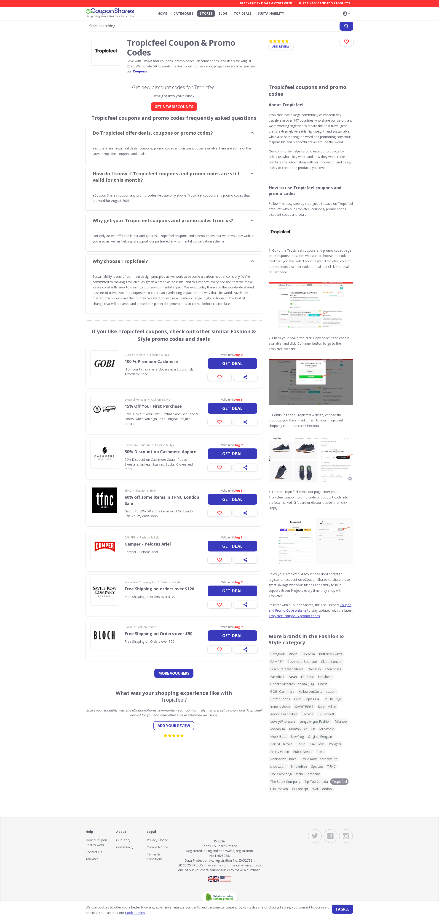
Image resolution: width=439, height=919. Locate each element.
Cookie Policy (135, 913)
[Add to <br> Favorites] (346, 42)
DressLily (314, 669)
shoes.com (278, 766)
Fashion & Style (160, 355)
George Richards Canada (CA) (292, 684)
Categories (183, 13)
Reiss (320, 751)
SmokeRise (299, 766)
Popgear (335, 744)
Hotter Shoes (280, 699)
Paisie (301, 744)
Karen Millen (327, 706)
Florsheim (325, 676)
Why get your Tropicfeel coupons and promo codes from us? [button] (163, 220)
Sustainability (271, 13)
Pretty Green (279, 751)
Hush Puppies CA (306, 699)
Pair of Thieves (281, 744)
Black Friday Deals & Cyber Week (266, 3)
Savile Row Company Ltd (140, 582)
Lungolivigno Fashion (315, 721)
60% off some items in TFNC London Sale (162, 500)
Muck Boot (278, 736)
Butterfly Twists (330, 654)
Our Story (123, 840)
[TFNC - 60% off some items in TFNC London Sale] (104, 500)
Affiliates (92, 859)
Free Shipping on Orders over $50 (158, 633)
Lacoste (307, 714)
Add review (280, 46)
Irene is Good (280, 706)
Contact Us (94, 852)
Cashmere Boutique (137, 445)
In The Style (333, 699)
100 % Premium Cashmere (151, 361)
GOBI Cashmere (135, 355)
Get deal (232, 363)
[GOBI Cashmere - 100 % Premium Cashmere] (104, 364)
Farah (292, 676)
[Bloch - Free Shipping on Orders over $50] (104, 636)
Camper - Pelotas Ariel (148, 544)
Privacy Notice (157, 840)
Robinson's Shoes (283, 759)
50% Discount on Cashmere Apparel (161, 451)
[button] (346, 14)
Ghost (322, 684)
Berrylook (277, 654)
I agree (342, 909)
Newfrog (297, 736)
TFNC (128, 491)
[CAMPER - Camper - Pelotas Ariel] (104, 547)
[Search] (346, 26)
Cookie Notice (157, 847)
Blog (223, 13)
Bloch (128, 627)
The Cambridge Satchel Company (295, 774)
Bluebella (308, 654)
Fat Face (307, 676)
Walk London (322, 789)
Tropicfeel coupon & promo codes (294, 616)
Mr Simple (326, 729)
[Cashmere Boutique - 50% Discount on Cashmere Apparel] (104, 455)
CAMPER (130, 537)
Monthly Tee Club (302, 729)
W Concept (300, 789)
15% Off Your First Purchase (153, 406)
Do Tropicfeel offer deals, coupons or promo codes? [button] (153, 133)
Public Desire (302, 751)
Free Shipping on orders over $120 (159, 588)
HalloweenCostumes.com (317, 691)
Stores (206, 13)
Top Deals (243, 13)
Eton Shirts (333, 669)
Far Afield (277, 676)
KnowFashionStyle (283, 714)
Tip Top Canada (316, 781)
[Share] (245, 377)
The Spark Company (285, 781)
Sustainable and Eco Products (324, 3)
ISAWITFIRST (304, 706)
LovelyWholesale (282, 721)
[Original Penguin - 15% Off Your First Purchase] (104, 409)
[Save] (219, 377)
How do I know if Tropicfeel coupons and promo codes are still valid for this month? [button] (166, 176)
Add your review (174, 725)
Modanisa (277, 729)
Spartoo (317, 766)
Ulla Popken (279, 789)
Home (162, 13)
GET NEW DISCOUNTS (174, 106)
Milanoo (341, 721)
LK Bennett (326, 714)
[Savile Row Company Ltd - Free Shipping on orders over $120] (104, 592)
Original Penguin (135, 400)
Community (124, 847)
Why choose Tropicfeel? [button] (120, 261)
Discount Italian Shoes (286, 669)
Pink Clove (317, 744)
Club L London (332, 661)
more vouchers (173, 673)
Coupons (140, 71)
